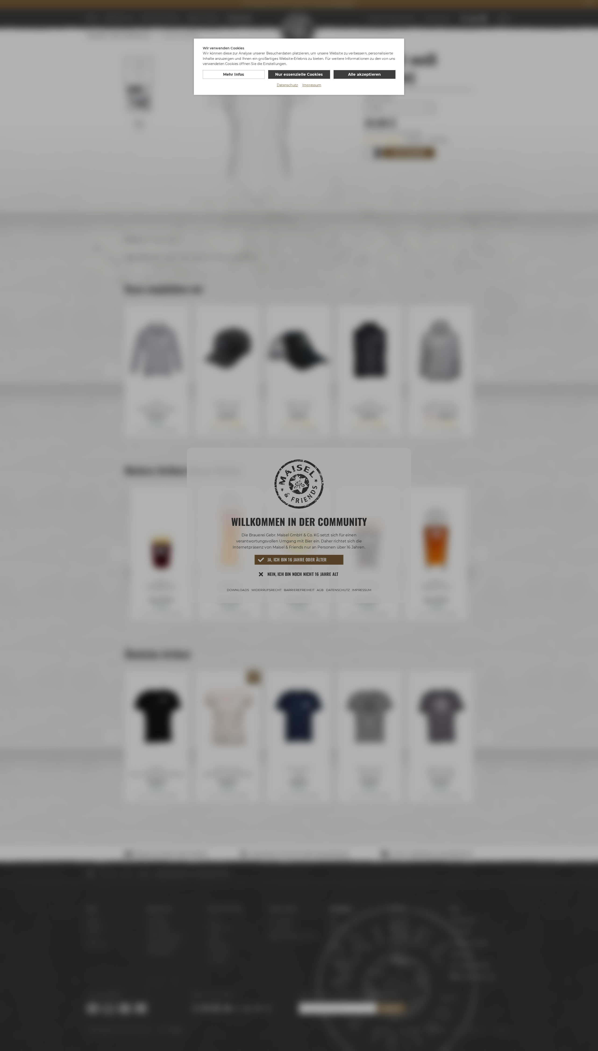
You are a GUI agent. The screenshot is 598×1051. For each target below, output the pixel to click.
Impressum (311, 85)
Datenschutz (287, 85)
